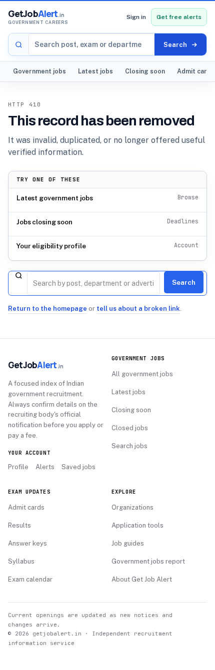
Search (184, 282)
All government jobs (142, 374)
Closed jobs (130, 428)
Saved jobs (79, 467)
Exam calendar (30, 579)
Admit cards (26, 507)
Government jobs (39, 71)
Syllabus (21, 561)
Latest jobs (95, 71)
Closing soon (145, 71)
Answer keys (27, 543)
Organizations (133, 507)
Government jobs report (148, 561)
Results (19, 525)
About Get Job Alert (142, 579)
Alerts (45, 467)
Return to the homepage (47, 308)
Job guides (128, 543)
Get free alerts (179, 16)
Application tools (138, 525)
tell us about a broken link (138, 308)
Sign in (136, 16)
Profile (18, 467)
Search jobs (130, 446)
